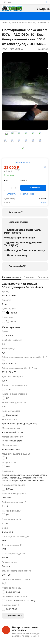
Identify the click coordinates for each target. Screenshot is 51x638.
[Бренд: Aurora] (45, 167)
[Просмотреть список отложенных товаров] (33, 8)
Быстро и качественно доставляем (25, 628)
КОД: (4, 49)
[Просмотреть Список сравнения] (27, 8)
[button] (41, 49)
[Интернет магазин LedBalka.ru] (12, 8)
